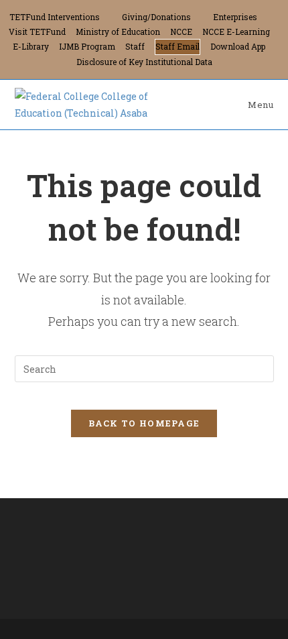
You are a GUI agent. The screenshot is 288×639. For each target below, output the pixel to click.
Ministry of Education (118, 31)
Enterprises (235, 16)
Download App (237, 46)
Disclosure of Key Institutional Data (144, 61)
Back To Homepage (144, 423)
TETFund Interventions (54, 16)
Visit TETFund (37, 31)
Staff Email (177, 46)
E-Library (31, 46)
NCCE (181, 31)
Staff (135, 46)
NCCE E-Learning (236, 31)
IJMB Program (87, 46)
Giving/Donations (156, 16)
